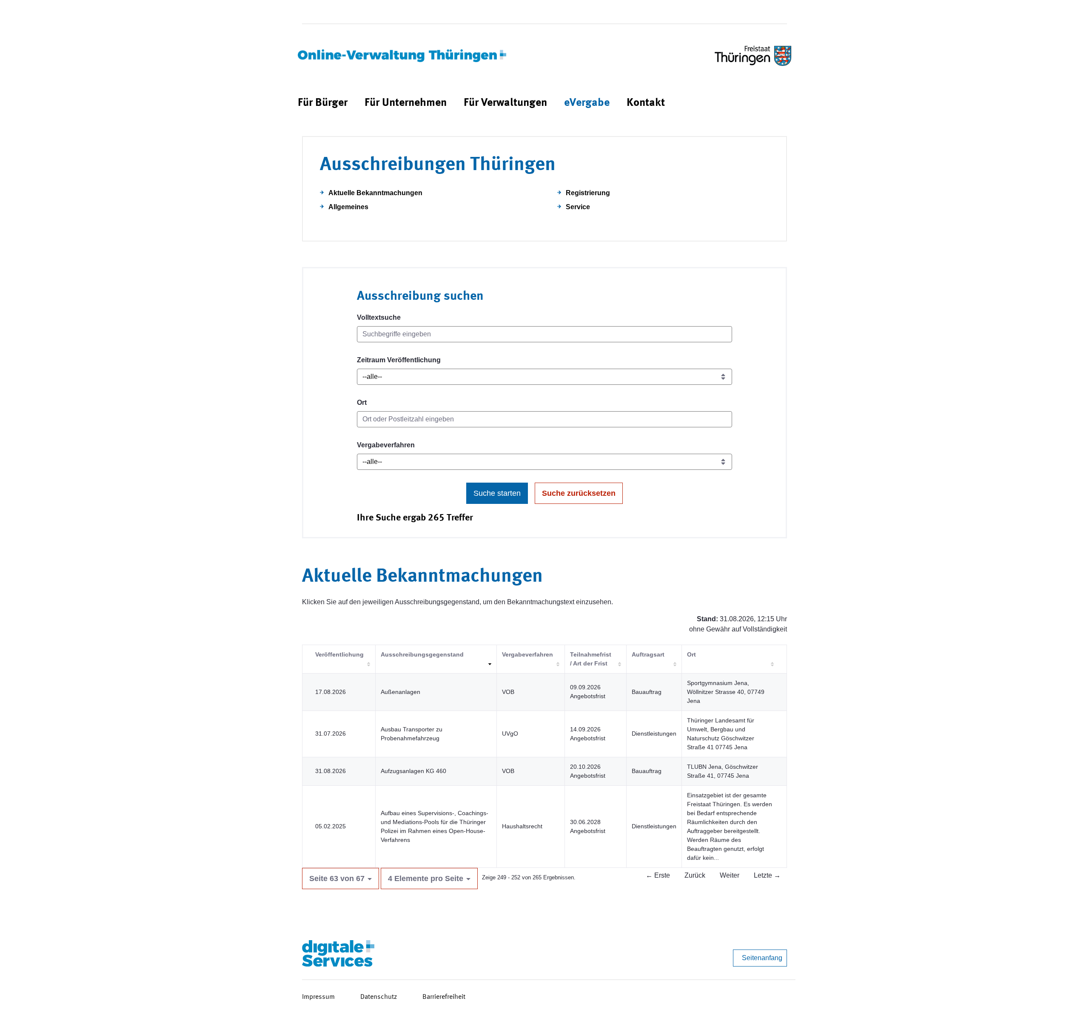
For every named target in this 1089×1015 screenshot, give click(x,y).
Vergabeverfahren (386, 445)
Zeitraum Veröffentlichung (399, 360)
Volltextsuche (379, 317)
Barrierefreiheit (443, 997)
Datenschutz (378, 997)
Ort (362, 402)
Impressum (318, 997)
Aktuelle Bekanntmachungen (375, 192)
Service (578, 206)
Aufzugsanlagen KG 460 (413, 771)
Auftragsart (648, 654)
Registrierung (588, 192)
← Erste (658, 875)
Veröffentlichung (339, 654)
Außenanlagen (400, 691)
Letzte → (767, 875)
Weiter (729, 875)
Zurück (694, 875)
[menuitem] (323, 103)
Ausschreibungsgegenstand (422, 654)
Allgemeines (348, 206)
